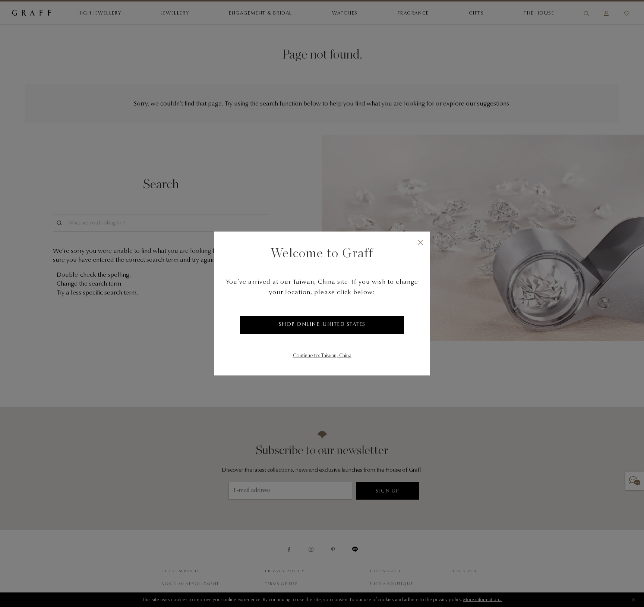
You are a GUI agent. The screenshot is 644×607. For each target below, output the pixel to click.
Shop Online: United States (322, 324)
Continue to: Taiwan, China (322, 356)
